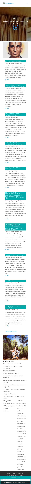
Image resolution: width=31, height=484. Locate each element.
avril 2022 (20, 411)
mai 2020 (19, 428)
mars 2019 (20, 449)
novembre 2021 (21, 418)
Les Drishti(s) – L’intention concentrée (13, 307)
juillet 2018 (20, 467)
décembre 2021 (21, 416)
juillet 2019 (20, 441)
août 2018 (20, 464)
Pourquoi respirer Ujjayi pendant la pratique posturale (15, 85)
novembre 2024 (21, 403)
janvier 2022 (20, 413)
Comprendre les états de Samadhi (12, 364)
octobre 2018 (21, 462)
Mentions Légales (18, 473)
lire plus (7, 79)
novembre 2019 (21, 434)
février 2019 (20, 451)
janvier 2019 (20, 454)
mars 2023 (20, 408)
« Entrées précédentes (11, 331)
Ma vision (5, 411)
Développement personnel (10, 403)
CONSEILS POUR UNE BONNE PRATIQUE (13, 168)
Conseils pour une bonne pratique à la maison (13, 114)
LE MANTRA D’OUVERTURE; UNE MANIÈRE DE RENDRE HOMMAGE (14, 143)
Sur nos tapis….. (10, 281)
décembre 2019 (21, 431)
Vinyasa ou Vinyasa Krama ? (13, 61)
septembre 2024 (21, 406)
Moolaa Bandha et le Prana (14, 255)
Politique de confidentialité (14, 475)
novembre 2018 (21, 459)
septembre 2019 (21, 436)
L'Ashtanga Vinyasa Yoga (11, 63)
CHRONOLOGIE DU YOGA (10, 371)
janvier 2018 (20, 469)
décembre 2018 (21, 456)
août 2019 (20, 439)
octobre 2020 (21, 426)
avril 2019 (20, 446)
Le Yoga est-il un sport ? (9, 394)
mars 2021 (20, 421)
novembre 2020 (21, 423)
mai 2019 (19, 444)
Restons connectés (15, 477)
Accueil (8, 473)
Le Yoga (20, 63)
